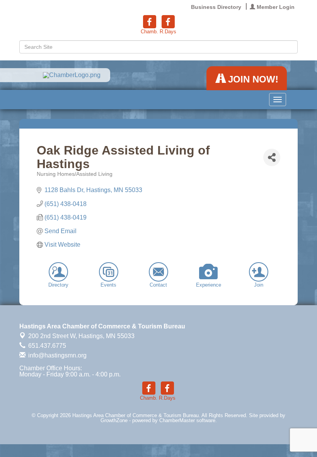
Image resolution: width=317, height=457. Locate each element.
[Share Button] (271, 157)
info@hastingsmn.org (57, 355)
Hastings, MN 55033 (81, 336)
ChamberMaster (177, 420)
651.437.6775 (46, 345)
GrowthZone (114, 420)
